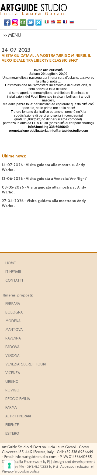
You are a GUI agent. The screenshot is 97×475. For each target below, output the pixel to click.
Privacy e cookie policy (21, 471)
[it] (47, 23)
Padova (12, 346)
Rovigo (12, 390)
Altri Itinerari (18, 416)
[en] (53, 23)
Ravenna (13, 338)
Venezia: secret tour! (25, 364)
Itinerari (13, 271)
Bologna (14, 312)
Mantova (14, 329)
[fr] (66, 23)
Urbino (12, 381)
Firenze (12, 424)
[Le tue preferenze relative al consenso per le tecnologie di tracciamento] (9, 465)
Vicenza (12, 372)
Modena (12, 320)
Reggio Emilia (17, 398)
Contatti (14, 280)
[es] (60, 23)
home (10, 262)
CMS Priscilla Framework (22, 461)
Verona (12, 355)
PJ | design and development (71, 461)
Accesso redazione (76, 466)
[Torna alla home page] (33, 8)
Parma (11, 407)
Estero (12, 433)
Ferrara (12, 303)
